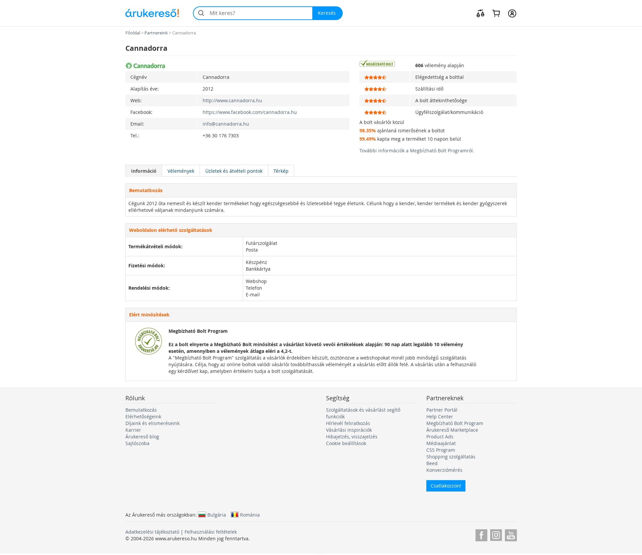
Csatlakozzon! (446, 485)
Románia (250, 515)
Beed (432, 463)
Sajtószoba (137, 443)
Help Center (439, 416)
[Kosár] (496, 13)
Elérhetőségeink (143, 416)
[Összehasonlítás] (480, 13)
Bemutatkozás (141, 410)
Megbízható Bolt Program (454, 423)
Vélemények (181, 171)
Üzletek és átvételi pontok (233, 171)
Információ (143, 171)
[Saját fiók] (512, 13)
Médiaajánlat (441, 443)
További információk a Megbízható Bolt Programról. (416, 150)
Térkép (281, 171)
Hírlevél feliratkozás (348, 423)
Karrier (133, 430)
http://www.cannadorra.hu (232, 100)
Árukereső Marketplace (452, 430)
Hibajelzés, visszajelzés (352, 436)
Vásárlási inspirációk (349, 430)
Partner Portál (441, 410)
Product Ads (439, 436)
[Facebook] (481, 534)
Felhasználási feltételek (211, 532)
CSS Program (440, 450)
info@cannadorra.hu (226, 124)
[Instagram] (496, 534)
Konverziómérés (444, 470)
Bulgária (216, 515)
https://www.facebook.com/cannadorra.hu (250, 112)
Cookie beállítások (346, 443)
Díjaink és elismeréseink (152, 423)
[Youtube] (511, 534)
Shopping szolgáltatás (450, 456)
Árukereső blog (142, 436)
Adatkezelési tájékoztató (152, 532)
